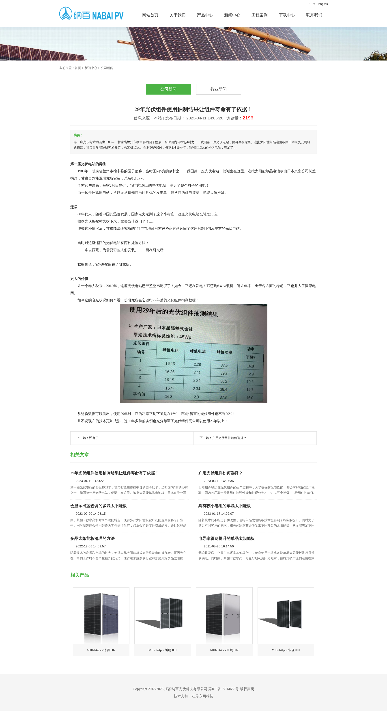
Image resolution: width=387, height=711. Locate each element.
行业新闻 (219, 89)
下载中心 (287, 15)
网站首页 (150, 15)
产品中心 (205, 15)
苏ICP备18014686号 (223, 689)
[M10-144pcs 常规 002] (224, 615)
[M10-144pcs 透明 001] (162, 615)
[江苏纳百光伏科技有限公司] (92, 13)
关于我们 (178, 15)
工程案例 (260, 15)
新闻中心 (232, 15)
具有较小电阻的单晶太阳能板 (224, 506)
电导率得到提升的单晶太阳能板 (226, 538)
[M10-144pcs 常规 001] (286, 615)
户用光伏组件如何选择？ (229, 438)
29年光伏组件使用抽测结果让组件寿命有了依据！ (114, 473)
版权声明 (247, 689)
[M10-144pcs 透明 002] (101, 615)
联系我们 (314, 15)
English (323, 4)
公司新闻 (107, 68)
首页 (78, 68)
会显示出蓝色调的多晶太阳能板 (98, 506)
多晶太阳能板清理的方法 (92, 538)
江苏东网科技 (202, 696)
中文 (313, 4)
